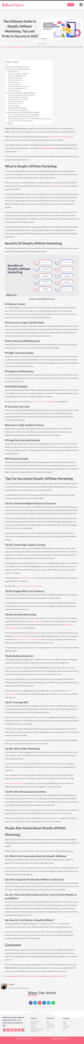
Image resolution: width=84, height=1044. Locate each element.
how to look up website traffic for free (29, 586)
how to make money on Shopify (41, 401)
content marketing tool (27, 578)
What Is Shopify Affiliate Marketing (17, 67)
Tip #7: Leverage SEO (14, 105)
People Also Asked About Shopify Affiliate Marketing (22, 112)
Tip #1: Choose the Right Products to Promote (21, 95)
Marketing (14, 47)
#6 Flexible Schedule (14, 82)
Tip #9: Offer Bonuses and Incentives (18, 110)
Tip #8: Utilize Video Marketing (17, 108)
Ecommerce (23, 47)
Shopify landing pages (20, 636)
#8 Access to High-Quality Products (18, 86)
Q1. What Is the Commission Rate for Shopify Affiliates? (23, 114)
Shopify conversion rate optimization (28, 639)
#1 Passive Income (13, 71)
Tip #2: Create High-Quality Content (18, 97)
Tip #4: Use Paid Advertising (16, 101)
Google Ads (37, 621)
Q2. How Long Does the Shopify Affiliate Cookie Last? (23, 116)
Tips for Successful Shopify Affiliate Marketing (20, 93)
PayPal (56, 924)
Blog (8, 47)
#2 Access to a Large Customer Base (18, 73)
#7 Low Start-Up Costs (14, 84)
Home (3, 47)
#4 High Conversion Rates (15, 78)
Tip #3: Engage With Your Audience (18, 99)
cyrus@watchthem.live (58, 1039)
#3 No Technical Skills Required (17, 75)
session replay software (16, 783)
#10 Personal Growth (14, 90)
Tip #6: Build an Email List (15, 103)
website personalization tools (55, 186)
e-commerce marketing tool (58, 137)
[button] (81, 4)
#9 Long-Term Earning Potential (17, 88)
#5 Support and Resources (15, 80)
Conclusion (9, 123)
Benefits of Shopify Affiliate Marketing (18, 69)
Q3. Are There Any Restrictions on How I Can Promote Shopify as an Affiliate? (30, 118)
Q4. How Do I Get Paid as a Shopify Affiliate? (20, 121)
